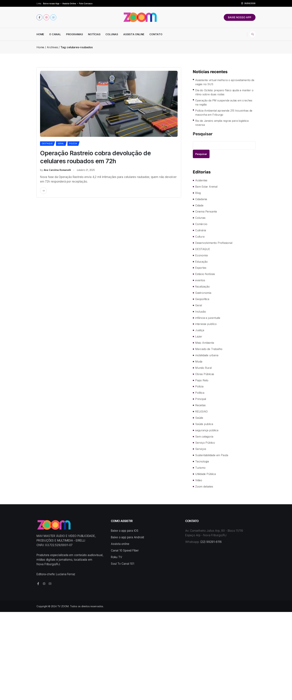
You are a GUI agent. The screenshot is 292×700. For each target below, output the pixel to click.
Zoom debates (204, 486)
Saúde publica (204, 424)
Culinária (200, 230)
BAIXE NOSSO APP (239, 17)
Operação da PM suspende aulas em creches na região (223, 102)
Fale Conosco (85, 3)
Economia (201, 255)
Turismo (200, 467)
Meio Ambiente (204, 342)
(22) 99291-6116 (211, 542)
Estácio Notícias (205, 274)
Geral (61, 143)
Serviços (200, 449)
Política (199, 392)
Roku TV (116, 557)
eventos (200, 280)
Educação (201, 261)
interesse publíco (206, 324)
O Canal (55, 34)
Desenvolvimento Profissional (213, 243)
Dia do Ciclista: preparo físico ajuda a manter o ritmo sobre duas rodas (224, 92)
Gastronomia (203, 292)
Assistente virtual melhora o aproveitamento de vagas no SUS (224, 82)
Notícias (94, 34)
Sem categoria (204, 436)
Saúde (199, 417)
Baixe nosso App (51, 3)
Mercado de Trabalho (208, 349)
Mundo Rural (203, 367)
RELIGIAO (201, 411)
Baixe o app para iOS (124, 530)
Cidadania (201, 199)
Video (198, 480)
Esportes (200, 267)
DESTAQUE (47, 143)
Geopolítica (202, 299)
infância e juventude (207, 318)
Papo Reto (201, 380)
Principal (200, 399)
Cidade (199, 205)
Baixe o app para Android (127, 537)
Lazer (198, 336)
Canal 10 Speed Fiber (125, 550)
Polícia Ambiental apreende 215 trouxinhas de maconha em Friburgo (223, 112)
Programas (74, 34)
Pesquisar (203, 134)
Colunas (111, 34)
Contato (155, 34)
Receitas (200, 405)
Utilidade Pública (205, 474)
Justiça (199, 330)
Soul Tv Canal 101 (122, 563)
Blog (198, 193)
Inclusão (200, 311)
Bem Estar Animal (206, 186)
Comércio (201, 224)
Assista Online (69, 3)
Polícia (73, 143)
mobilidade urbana (206, 355)
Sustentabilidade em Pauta (211, 455)
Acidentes (201, 180)
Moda (198, 361)
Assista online (120, 544)
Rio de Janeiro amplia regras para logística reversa (221, 122)
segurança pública (206, 430)
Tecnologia (202, 461)
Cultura (199, 236)
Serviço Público (205, 442)
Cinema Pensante (206, 211)
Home (40, 34)
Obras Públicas (204, 374)
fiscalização (202, 286)
